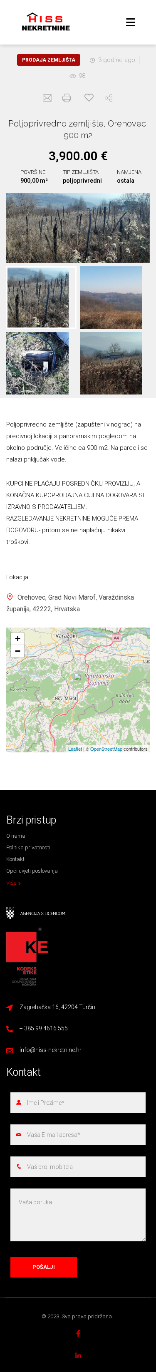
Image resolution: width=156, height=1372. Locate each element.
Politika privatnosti (28, 847)
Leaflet (75, 748)
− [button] (17, 651)
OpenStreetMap (106, 748)
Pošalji (43, 1267)
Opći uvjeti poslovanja (32, 871)
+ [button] (17, 638)
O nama (15, 836)
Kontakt (15, 859)
